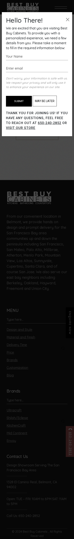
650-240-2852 (49, 123)
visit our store (20, 128)
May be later (44, 101)
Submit (19, 101)
